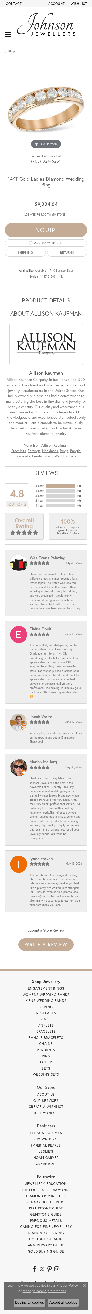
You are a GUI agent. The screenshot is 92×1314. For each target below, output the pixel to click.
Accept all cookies (63, 1302)
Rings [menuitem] (46, 1019)
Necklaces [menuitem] (46, 1013)
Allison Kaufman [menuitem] (46, 1133)
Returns (67, 252)
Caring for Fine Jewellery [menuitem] (46, 1226)
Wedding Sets (65, 456)
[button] (56, 3)
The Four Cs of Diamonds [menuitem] (45, 1189)
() (79, 486)
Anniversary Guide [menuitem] (46, 1245)
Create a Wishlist (46, 1106)
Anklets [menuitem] (46, 1025)
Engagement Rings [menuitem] (46, 988)
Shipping (25, 252)
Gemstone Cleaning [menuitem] (46, 1239)
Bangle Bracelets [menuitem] (46, 1037)
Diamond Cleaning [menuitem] (46, 1232)
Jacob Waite (41, 716)
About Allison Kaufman (46, 313)
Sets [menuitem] (46, 1068)
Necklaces (50, 450)
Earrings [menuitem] (46, 1006)
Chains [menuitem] (46, 1043)
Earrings (34, 450)
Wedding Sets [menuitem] (46, 1074)
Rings (12, 51)
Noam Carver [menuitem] (46, 1157)
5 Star (39, 486)
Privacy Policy (67, 1285)
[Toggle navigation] (8, 35)
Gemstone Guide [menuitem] (46, 1214)
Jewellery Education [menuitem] (46, 1183)
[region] (46, 109)
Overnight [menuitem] (46, 1163)
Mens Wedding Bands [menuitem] (46, 1000)
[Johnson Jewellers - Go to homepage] (46, 24)
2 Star (39, 500)
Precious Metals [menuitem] (46, 1220)
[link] (13, 3)
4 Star (39, 491)
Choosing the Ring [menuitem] (46, 1202)
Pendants (39, 456)
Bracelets (18, 450)
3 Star (39, 496)
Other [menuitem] (46, 1062)
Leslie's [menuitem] (46, 1151)
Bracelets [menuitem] (46, 1031)
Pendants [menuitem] (46, 1049)
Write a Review (46, 944)
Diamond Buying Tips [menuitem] (46, 1195)
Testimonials (46, 1112)
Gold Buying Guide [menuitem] (46, 1251)
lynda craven (41, 858)
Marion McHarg (43, 761)
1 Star (40, 505)
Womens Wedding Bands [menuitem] (46, 994)
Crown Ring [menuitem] (46, 1139)
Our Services (46, 1100)
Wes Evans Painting (47, 557)
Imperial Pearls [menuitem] (46, 1145)
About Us (46, 1094)
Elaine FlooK (41, 628)
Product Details (46, 300)
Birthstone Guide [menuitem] (46, 1208)
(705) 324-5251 (46, 161)
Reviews (46, 473)
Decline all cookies (29, 1302)
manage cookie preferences (44, 1291)
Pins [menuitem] (46, 1056)
